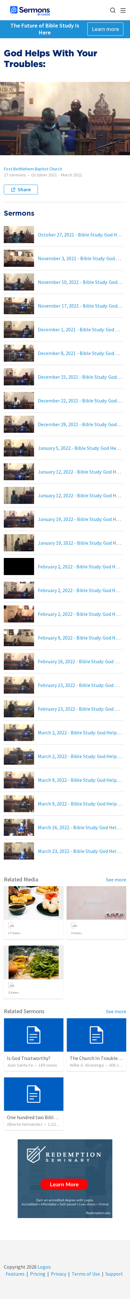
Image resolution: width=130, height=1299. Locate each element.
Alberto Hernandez (25, 1124)
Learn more (105, 29)
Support (114, 1274)
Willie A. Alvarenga (87, 1065)
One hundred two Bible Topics (39, 1117)
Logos (44, 1267)
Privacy (58, 1274)
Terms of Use (86, 1274)
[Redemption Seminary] (65, 1178)
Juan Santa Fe (20, 1065)
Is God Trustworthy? (28, 1058)
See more (116, 879)
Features (15, 1274)
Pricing (37, 1274)
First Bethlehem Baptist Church (33, 169)
